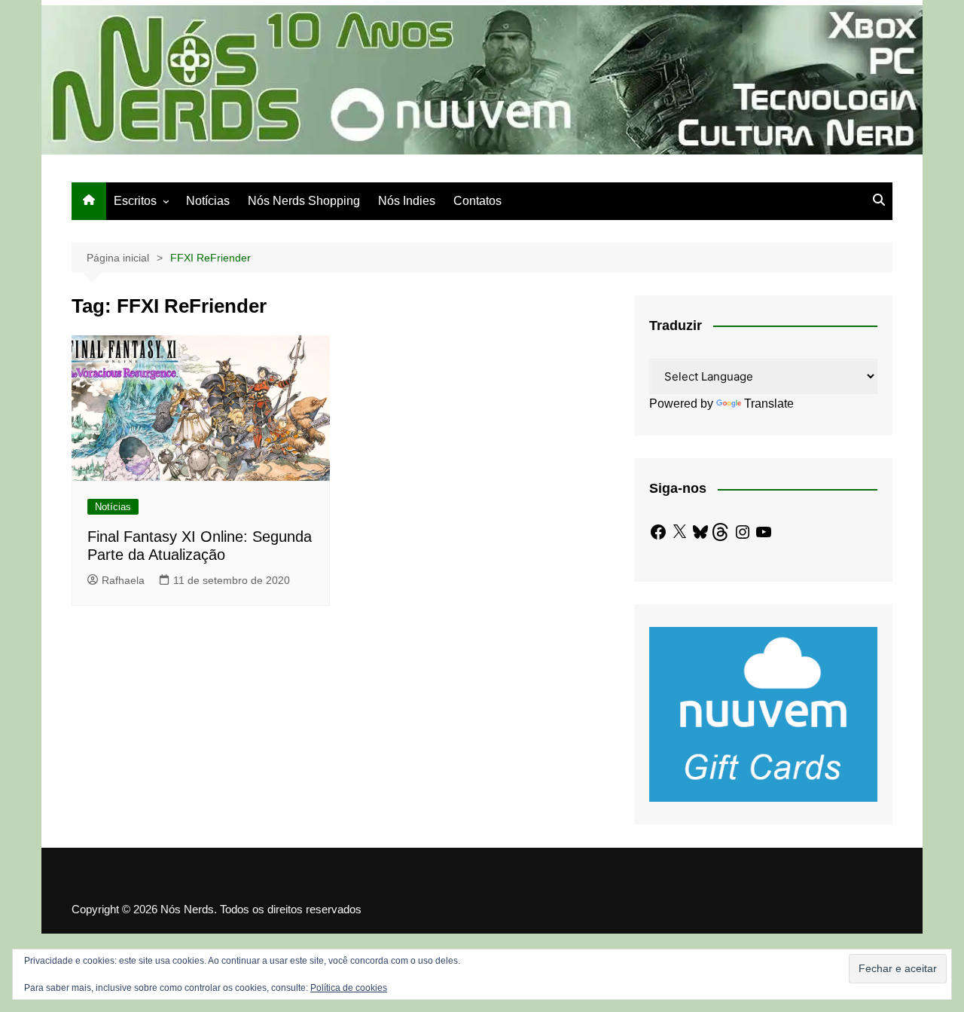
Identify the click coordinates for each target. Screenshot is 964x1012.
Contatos (477, 200)
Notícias (208, 200)
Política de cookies (348, 988)
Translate (769, 403)
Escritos (135, 200)
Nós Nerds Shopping (304, 200)
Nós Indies (406, 200)
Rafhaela (123, 580)
